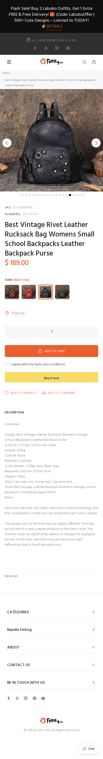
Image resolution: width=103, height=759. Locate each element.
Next (96, 142)
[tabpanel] (51, 140)
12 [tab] (56, 195)
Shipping (17, 313)
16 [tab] (70, 195)
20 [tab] (83, 195)
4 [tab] (30, 195)
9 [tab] (46, 195)
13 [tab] (60, 195)
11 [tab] (53, 195)
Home (6, 73)
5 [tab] (33, 195)
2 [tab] (23, 195)
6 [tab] (36, 195)
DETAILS (54, 26)
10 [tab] (50, 195)
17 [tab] (73, 195)
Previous (6, 142)
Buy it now (51, 378)
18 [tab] (76, 195)
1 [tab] (19, 195)
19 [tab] (80, 195)
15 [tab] (66, 195)
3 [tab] (26, 195)
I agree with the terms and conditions (38, 364)
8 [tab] (43, 195)
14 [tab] (63, 195)
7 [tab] (40, 195)
